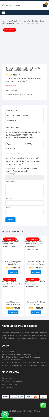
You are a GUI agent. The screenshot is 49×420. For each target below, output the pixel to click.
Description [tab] (12, 110)
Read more (13, 272)
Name (9, 198)
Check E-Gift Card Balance (15, 382)
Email (8, 207)
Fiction (25, 21)
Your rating (10, 174)
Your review (11, 182)
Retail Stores (9, 387)
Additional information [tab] (17, 115)
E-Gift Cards (9, 379)
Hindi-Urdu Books (14, 21)
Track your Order (10, 384)
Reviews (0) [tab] (11, 120)
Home (4, 21)
